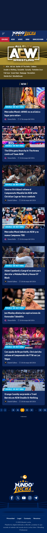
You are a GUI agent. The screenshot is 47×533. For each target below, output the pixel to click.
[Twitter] (18, 498)
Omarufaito (12, 119)
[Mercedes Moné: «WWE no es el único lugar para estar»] (23, 97)
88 (27, 410)
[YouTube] (24, 498)
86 (18, 410)
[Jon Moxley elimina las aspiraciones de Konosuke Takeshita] (23, 299)
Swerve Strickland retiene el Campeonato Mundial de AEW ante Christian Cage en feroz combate (20, 193)
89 (31, 410)
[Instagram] (30, 498)
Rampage (23, 73)
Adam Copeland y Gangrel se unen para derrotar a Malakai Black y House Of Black (22, 274)
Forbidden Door (37, 70)
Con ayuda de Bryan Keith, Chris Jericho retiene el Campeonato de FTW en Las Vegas (23, 355)
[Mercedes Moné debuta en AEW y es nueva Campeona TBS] (23, 217)
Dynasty (28, 70)
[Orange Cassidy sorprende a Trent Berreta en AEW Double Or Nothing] (23, 380)
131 (40, 410)
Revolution (31, 73)
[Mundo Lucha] (23, 33)
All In (7, 66)
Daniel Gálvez (12, 200)
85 (13, 410)
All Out (12, 66)
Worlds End (8, 76)
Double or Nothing (10, 70)
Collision (33, 66)
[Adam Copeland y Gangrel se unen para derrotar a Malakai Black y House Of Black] (23, 256)
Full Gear (7, 73)
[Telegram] (36, 498)
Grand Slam (15, 73)
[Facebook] (12, 498)
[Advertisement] (23, 14)
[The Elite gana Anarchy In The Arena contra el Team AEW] (23, 136)
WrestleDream (18, 76)
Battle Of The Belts (23, 66)
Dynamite (20, 70)
